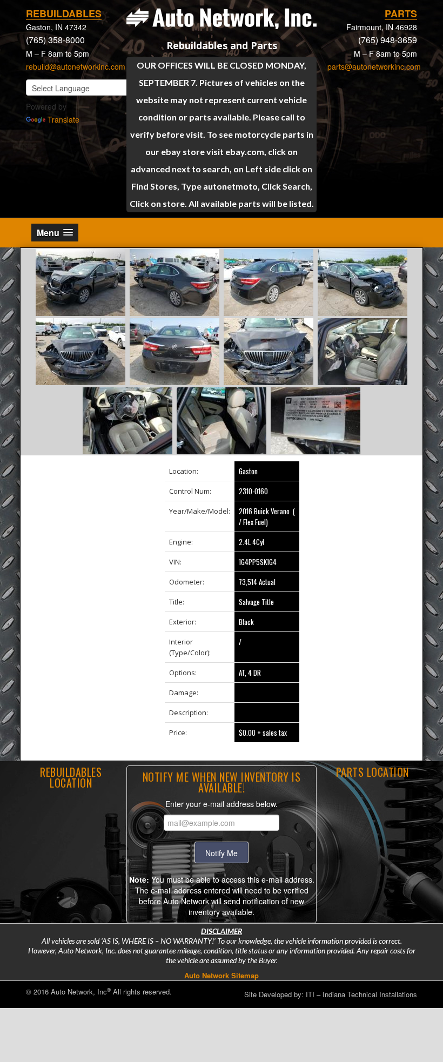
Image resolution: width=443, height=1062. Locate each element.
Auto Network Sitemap (221, 975)
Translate (63, 119)
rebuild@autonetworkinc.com (75, 66)
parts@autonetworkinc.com (374, 66)
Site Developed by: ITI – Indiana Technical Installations (330, 994)
